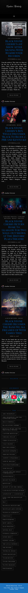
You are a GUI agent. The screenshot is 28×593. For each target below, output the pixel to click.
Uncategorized (14, 38)
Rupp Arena (7, 523)
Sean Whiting (8, 527)
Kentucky (7, 483)
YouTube (12, 589)
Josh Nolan (7, 468)
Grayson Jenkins (9, 451)
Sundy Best (7, 537)
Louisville (18, 494)
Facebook (16, 588)
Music (19, 125)
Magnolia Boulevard (11, 506)
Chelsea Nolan (9, 437)
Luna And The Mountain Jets (12, 498)
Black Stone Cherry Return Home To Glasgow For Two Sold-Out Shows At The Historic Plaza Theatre (14, 230)
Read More (14, 95)
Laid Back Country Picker (13, 490)
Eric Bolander (9, 447)
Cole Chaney (8, 444)
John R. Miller (9, 461)
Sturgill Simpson (10, 534)
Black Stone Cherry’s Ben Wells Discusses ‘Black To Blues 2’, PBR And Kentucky (14, 133)
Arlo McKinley (9, 414)
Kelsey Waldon (9, 480)
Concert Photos (10, 217)
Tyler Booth (8, 558)
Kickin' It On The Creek (12, 487)
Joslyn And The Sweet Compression (12, 472)
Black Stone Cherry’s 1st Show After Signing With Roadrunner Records (14, 48)
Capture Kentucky (10, 433)
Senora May (7, 530)
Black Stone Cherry (11, 425)
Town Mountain (9, 554)
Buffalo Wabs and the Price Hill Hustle (12, 429)
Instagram (21, 588)
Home (5, 588)
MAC (4, 502)
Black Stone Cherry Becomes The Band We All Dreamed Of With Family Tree (14, 327)
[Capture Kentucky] (14, 7)
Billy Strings (8, 422)
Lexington (7, 494)
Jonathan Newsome (10, 101)
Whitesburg (7, 568)
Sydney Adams (8, 540)
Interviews (11, 125)
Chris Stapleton (9, 440)
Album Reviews (11, 318)
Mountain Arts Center (12, 509)
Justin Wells (8, 477)
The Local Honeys (10, 544)
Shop (12, 588)
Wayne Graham (9, 565)
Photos (21, 218)
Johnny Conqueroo (11, 458)
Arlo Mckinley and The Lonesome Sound (12, 418)
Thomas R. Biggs (9, 551)
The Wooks (7, 547)
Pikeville (7, 516)
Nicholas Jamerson (11, 513)
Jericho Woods (9, 454)
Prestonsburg (8, 520)
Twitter (16, 589)
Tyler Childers (9, 561)
